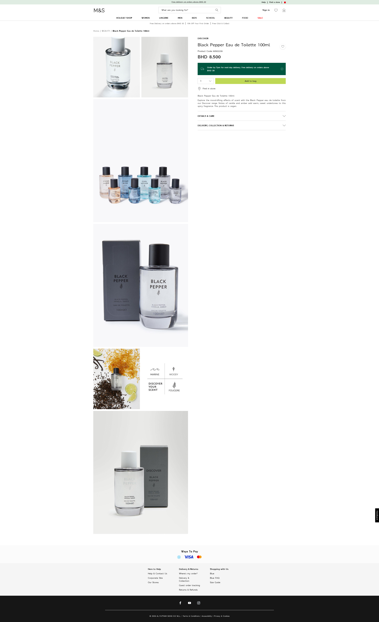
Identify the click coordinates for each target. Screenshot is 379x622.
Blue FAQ (214, 578)
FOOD (245, 17)
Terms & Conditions (191, 616)
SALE (260, 17)
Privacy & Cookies (222, 616)
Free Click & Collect (220, 23)
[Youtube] (189, 603)
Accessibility (207, 616)
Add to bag (250, 81)
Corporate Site (155, 578)
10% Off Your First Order (198, 23)
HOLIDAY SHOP (124, 17)
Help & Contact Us (157, 573)
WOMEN (146, 17)
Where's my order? (188, 573)
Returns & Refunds (188, 589)
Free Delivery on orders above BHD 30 (167, 23)
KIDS (194, 17)
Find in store (209, 88)
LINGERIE (163, 17)
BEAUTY (228, 17)
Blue (212, 573)
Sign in (266, 10)
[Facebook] (180, 603)
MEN (180, 17)
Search (217, 10)
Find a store (274, 2)
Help (264, 2)
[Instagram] (198, 603)
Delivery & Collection (184, 579)
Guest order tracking (189, 585)
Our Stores (153, 582)
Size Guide (215, 582)
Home (96, 30)
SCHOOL (210, 17)
